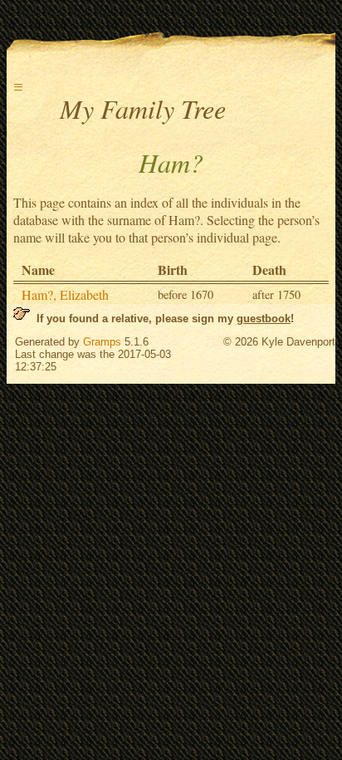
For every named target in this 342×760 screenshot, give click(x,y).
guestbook (264, 318)
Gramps (102, 342)
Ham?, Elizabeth (65, 294)
